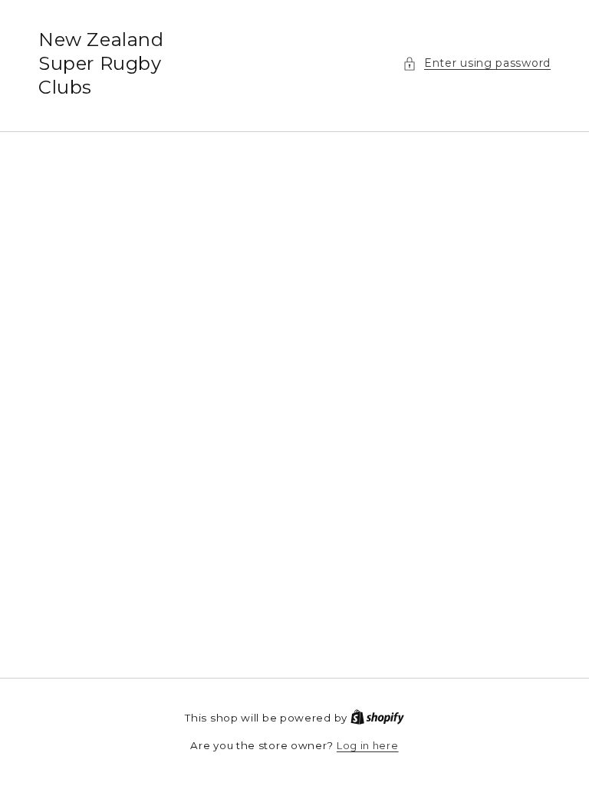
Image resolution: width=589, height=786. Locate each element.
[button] (477, 63)
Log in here (368, 745)
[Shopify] (377, 718)
